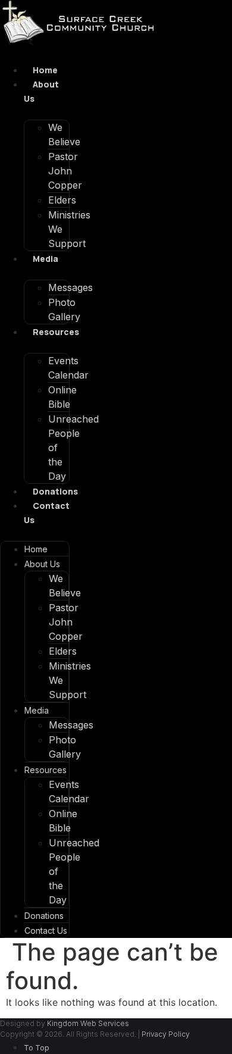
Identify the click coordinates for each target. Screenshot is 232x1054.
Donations (55, 491)
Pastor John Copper (65, 171)
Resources (56, 331)
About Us (42, 564)
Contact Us (45, 930)
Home (45, 70)
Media (45, 258)
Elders (62, 200)
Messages (70, 287)
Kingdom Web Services (88, 1023)
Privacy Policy (166, 1034)
